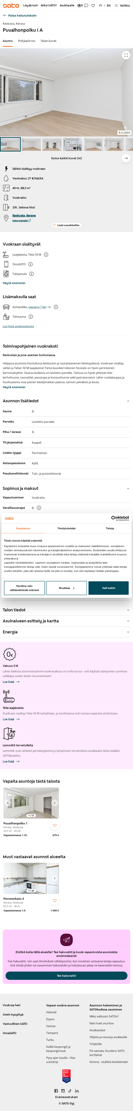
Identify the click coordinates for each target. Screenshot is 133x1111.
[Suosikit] (93, 5)
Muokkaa (64, 587)
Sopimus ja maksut (20, 488)
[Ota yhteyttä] (86, 5)
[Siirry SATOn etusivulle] (11, 5)
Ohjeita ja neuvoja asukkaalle (108, 1037)
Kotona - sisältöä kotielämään (109, 1062)
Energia (10, 632)
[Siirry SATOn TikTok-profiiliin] (70, 1091)
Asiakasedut (97, 1030)
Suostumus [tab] (23, 528)
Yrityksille (96, 1044)
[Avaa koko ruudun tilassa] (126, 55)
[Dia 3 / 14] (52, 144)
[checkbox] (55, 825)
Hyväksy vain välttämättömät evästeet (24, 587)
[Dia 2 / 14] (31, 144)
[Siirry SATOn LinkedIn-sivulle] (77, 1091)
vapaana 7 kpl (37, 307)
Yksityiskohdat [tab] (66, 528)
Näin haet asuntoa (102, 1023)
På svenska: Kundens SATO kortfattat (107, 1053)
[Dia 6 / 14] (114, 144)
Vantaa (50, 1026)
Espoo (50, 1019)
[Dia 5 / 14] (93, 144)
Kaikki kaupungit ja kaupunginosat (58, 1049)
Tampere (52, 1033)
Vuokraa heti (11, 1005)
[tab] (8, 41)
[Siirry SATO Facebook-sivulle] (56, 1091)
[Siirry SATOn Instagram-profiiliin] (63, 1091)
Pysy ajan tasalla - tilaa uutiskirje (60, 1060)
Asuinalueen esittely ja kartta (31, 621)
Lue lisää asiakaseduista (18, 326)
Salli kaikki (108, 587)
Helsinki (51, 1012)
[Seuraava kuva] (126, 158)
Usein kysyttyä (13, 1014)
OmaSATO (9, 1033)
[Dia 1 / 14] (10, 144)
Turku (50, 1040)
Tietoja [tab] (110, 528)
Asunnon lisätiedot (21, 400)
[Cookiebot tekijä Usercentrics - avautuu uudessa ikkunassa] (114, 518)
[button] (46, 255)
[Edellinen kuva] (7, 803)
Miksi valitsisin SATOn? (104, 1016)
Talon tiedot (14, 610)
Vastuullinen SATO (15, 1024)
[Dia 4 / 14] (72, 144)
